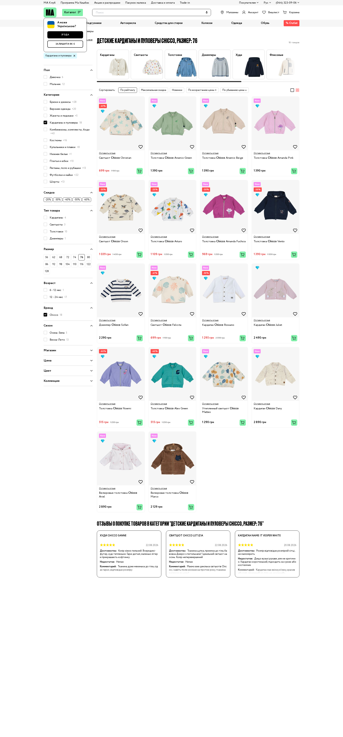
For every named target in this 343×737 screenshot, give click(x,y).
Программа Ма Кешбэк (75, 3)
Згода (65, 34)
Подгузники (93, 23)
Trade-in (185, 3)
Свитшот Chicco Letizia (186, 535)
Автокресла (128, 23)
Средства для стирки (169, 23)
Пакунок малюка (135, 3)
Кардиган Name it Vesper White (259, 535)
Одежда (236, 23)
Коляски (206, 23)
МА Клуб (50, 3)
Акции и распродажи (107, 3)
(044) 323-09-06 (286, 3)
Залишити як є (65, 44)
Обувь (265, 23)
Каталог (70, 12)
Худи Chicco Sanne (113, 535)
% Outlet (292, 23)
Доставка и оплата (163, 3)
